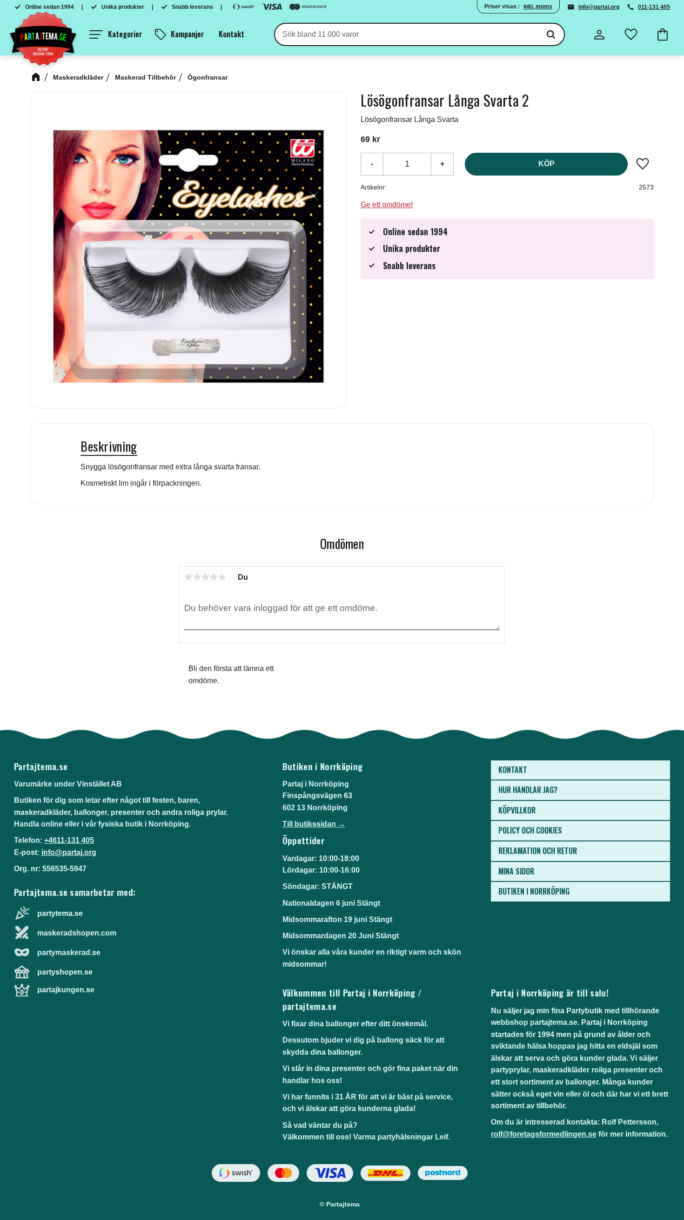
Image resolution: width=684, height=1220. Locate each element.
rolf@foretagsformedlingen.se (544, 1134)
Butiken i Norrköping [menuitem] (534, 891)
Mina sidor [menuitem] (516, 871)
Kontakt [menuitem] (231, 34)
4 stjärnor (213, 577)
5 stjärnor (222, 577)
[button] (115, 34)
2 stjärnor (197, 577)
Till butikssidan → (313, 824)
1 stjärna (188, 577)
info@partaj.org (598, 7)
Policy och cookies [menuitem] (530, 830)
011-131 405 (654, 7)
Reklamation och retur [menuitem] (537, 850)
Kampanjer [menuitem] (187, 34)
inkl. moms (537, 6)
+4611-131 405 (69, 840)
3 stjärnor (205, 577)
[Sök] (551, 34)
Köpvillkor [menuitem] (517, 810)
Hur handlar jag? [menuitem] (527, 789)
